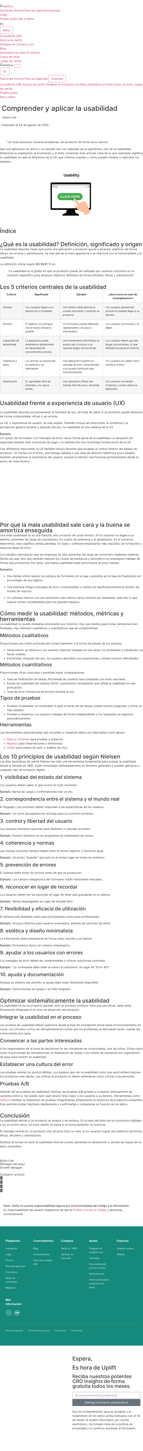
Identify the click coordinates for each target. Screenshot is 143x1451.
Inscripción (11, 1248)
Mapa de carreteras (11, 1280)
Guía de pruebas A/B (42, 1262)
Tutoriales (94, 1258)
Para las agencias (36, 10)
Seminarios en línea (100, 84)
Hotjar (11, 747)
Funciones (6, 10)
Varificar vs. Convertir (67, 1256)
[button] (71, 1178)
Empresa (54, 10)
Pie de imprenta (14, 1330)
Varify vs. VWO (69, 1248)
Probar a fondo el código (89, 1210)
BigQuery (11, 1287)
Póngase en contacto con (63, 84)
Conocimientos (41, 1254)
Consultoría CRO (11, 84)
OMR (17, 1313)
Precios (19, 10)
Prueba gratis (9, 18)
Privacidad (60, 1330)
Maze (10, 739)
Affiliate (121, 1254)
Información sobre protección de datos (99, 1283)
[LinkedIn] (9, 1313)
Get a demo (26, 18)
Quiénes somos (125, 1248)
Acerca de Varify (34, 84)
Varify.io (5, 1100)
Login (3, 14)
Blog (83, 84)
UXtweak (23, 739)
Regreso (12, 743)
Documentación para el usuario (97, 1266)
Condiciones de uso (39, 1330)
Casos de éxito (123, 84)
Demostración (96, 1273)
